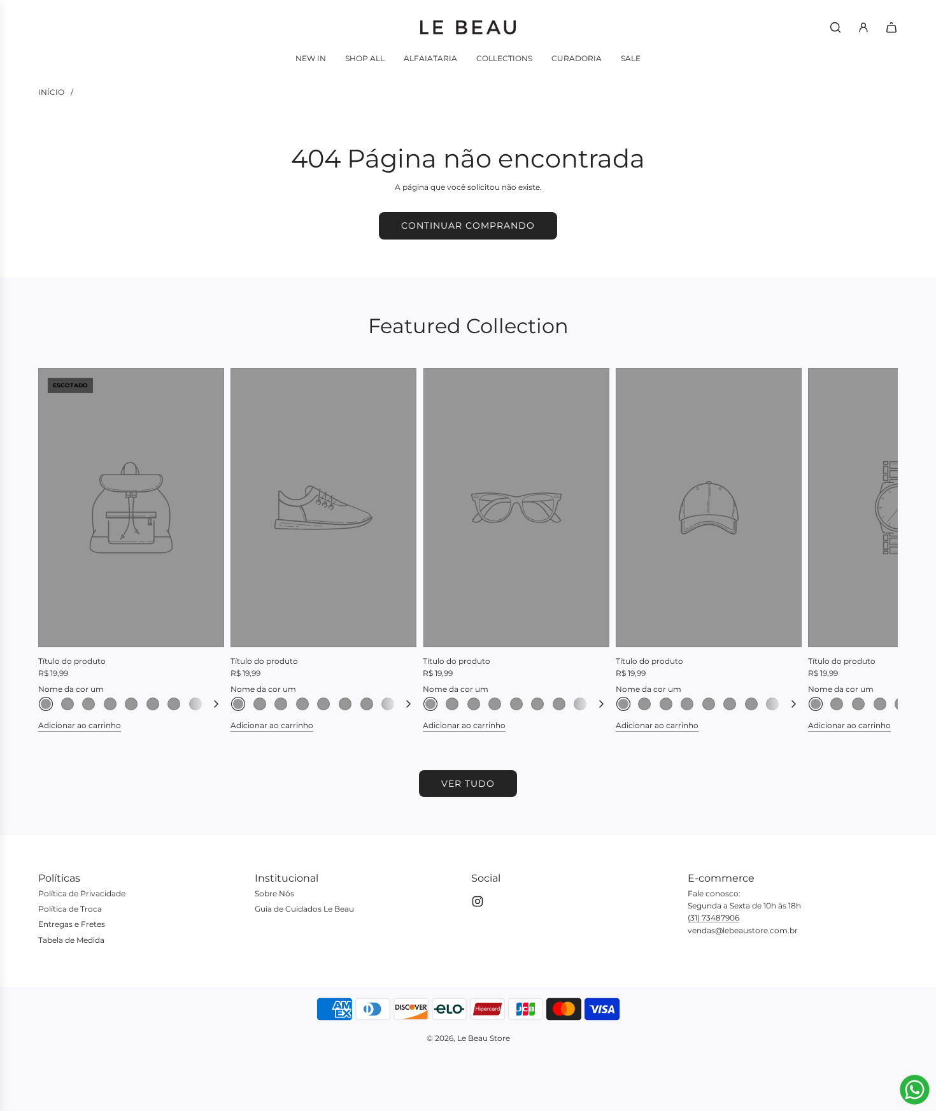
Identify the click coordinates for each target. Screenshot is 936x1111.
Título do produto (72, 661)
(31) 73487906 (713, 917)
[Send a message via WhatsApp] (915, 1090)
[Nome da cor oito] (195, 704)
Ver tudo (468, 783)
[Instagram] (478, 901)
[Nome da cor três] (88, 704)
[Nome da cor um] (45, 704)
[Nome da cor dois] (67, 704)
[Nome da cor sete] (173, 704)
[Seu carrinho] (891, 27)
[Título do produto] (131, 507)
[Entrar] (863, 27)
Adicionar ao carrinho (79, 725)
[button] (62, 550)
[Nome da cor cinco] (131, 704)
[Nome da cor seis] (152, 704)
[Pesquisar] (835, 27)
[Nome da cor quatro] (110, 704)
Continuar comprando (468, 225)
